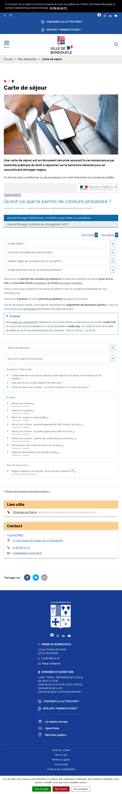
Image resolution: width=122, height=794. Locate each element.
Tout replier (88, 235)
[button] (61, 243)
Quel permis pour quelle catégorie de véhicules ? (37, 383)
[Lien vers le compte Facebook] (99, 15)
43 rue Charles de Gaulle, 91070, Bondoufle (38, 540)
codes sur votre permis (24, 322)
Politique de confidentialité (61, 769)
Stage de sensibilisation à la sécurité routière (34, 452)
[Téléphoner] (5, 14)
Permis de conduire (22, 403)
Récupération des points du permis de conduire (36, 445)
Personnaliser (81, 789)
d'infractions (30, 308)
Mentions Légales (61, 759)
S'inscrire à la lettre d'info (64, 22)
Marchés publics (55, 734)
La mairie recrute (56, 721)
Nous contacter (51, 663)
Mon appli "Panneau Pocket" (63, 29)
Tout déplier (108, 235)
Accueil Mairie (15, 534)
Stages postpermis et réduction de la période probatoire (41, 471)
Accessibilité (61, 764)
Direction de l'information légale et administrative (27, 491)
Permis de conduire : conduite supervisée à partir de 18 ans (42, 431)
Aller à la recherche (51, 1)
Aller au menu (9, 1)
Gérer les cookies (61, 750)
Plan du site (61, 755)
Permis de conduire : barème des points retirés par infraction (43, 438)
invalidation (40, 283)
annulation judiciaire (70, 283)
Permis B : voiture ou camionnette (29, 417)
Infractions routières (22, 410)
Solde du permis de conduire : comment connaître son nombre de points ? (50, 387)
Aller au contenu (28, 1)
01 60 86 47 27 (21, 547)
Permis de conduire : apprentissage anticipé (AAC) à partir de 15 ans (46, 424)
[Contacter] (11, 14)
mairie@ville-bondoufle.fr (27, 553)
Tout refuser (61, 789)
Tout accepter (42, 789)
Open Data (52, 728)
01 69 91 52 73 (58, 7)
